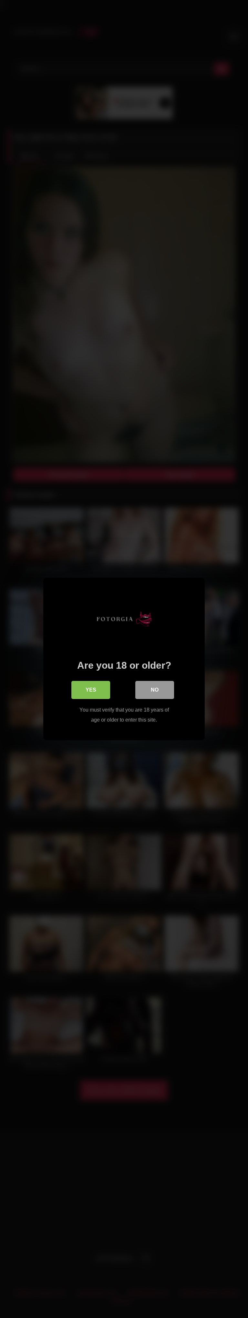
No (155, 690)
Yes (91, 690)
